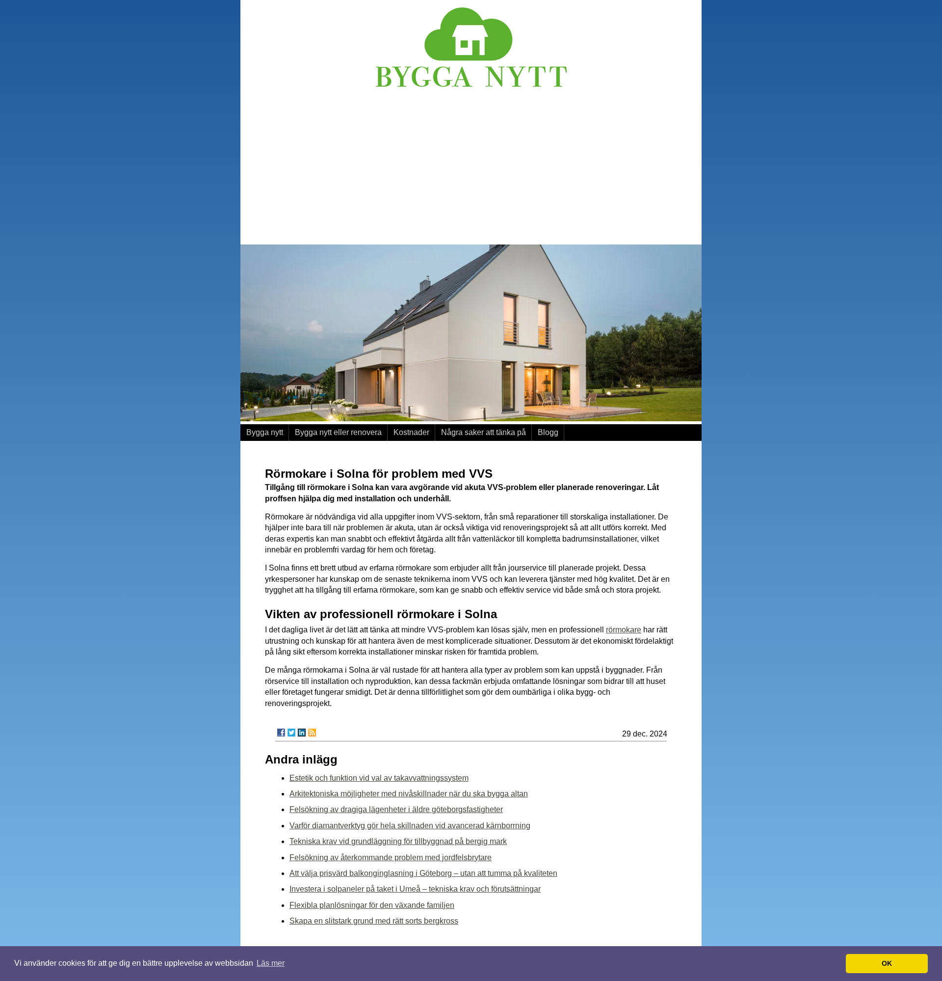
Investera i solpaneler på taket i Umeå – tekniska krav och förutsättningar (415, 889)
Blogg (548, 432)
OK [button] (887, 963)
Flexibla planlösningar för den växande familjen (371, 905)
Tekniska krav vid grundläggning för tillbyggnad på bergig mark (398, 841)
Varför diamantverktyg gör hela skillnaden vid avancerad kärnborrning (409, 825)
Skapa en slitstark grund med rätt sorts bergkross (373, 921)
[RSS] (312, 732)
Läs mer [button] (271, 963)
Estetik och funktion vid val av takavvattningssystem (379, 778)
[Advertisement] (471, 168)
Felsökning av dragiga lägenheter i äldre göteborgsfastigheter (396, 809)
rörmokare (623, 630)
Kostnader (411, 432)
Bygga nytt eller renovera (338, 432)
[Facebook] (281, 732)
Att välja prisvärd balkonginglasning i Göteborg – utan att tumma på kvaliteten (423, 873)
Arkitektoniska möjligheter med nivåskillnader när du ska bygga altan (408, 794)
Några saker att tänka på (483, 432)
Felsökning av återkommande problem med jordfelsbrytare (390, 857)
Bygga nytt (264, 432)
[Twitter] (291, 732)
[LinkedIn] (302, 732)
